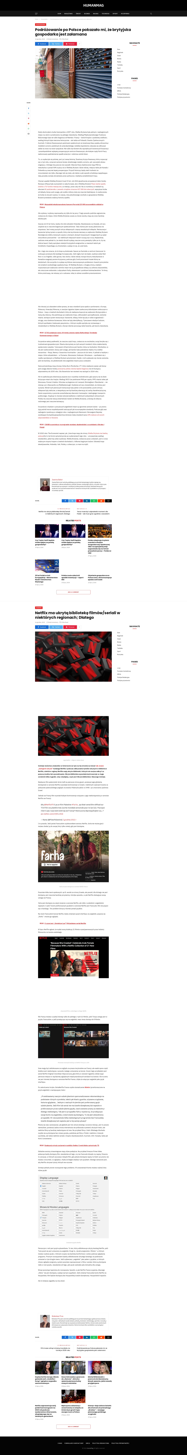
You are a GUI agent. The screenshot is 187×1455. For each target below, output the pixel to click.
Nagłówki (68, 14)
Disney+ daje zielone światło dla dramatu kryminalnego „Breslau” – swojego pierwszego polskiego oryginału (99, 1410)
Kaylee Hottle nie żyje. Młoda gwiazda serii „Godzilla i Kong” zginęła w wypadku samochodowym (47, 1380)
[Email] (28, 133)
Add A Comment (73, 592)
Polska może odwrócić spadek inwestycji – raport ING (72, 577)
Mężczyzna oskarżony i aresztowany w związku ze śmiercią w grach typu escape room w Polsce (72, 1409)
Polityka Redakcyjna (123, 94)
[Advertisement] (73, 116)
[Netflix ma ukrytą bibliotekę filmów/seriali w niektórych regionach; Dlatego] (73, 657)
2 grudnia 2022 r (69, 820)
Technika (105, 14)
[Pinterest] (28, 118)
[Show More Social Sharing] (79, 44)
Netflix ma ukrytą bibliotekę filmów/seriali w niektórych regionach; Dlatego (54, 513)
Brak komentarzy (53, 39)
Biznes (87, 14)
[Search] (151, 13)
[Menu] (36, 13)
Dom (59, 14)
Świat (78, 14)
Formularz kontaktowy (124, 88)
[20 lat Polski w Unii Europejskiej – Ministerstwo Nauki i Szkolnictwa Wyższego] (47, 566)
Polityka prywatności (123, 97)
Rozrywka (125, 14)
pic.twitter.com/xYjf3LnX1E (52, 814)
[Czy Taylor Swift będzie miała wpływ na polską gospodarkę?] (47, 531)
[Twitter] (28, 113)
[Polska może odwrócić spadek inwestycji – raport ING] (73, 566)
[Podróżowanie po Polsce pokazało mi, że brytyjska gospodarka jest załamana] (73, 73)
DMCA (119, 91)
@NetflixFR (49, 804)
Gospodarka (40, 24)
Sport (115, 14)
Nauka (95, 14)
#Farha (75, 804)
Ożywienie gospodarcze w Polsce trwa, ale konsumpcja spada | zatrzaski (100, 577)
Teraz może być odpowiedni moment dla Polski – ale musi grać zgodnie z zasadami (93, 513)
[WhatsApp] (28, 128)
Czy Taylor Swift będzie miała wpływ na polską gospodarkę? (44, 542)
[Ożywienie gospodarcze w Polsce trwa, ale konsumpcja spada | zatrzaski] (100, 566)
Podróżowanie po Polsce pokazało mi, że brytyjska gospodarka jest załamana (92, 1349)
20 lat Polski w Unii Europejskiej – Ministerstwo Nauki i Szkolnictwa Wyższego (46, 578)
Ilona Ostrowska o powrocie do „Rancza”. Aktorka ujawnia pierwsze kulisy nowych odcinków (72, 1380)
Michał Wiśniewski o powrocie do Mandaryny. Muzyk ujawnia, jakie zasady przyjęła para (100, 1380)
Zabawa (39, 608)
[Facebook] (28, 108)
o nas (118, 85)
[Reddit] (28, 123)
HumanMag (90, 1448)
